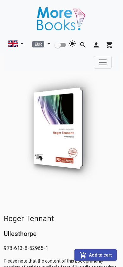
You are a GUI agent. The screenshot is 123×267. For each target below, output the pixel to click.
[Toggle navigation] (103, 62)
